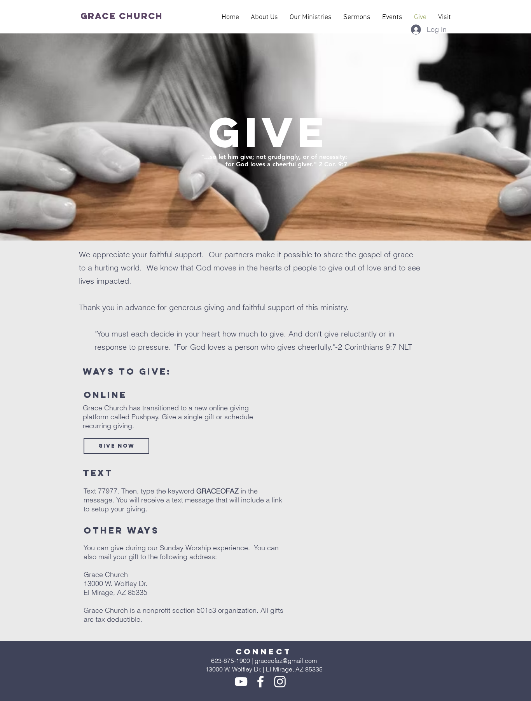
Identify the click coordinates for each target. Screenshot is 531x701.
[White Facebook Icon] (260, 681)
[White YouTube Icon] (241, 681)
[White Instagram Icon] (280, 681)
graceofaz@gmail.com (286, 660)
